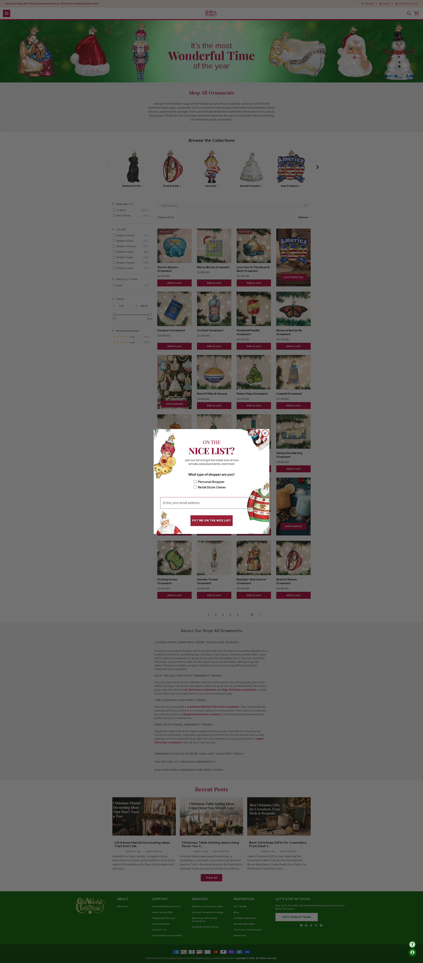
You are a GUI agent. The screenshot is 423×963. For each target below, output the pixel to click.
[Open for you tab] (412, 952)
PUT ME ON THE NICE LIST (211, 520)
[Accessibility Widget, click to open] (412, 944)
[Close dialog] (265, 433)
